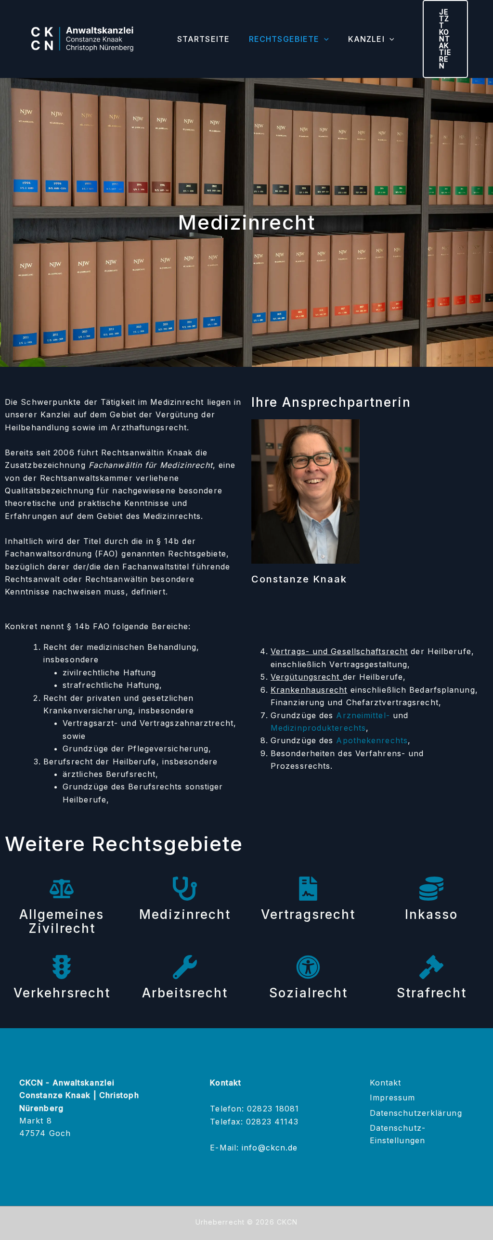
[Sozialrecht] (308, 967)
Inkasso (431, 914)
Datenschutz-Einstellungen (398, 1134)
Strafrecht (432, 992)
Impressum (392, 1097)
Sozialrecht (308, 992)
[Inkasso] (431, 889)
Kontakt (386, 1082)
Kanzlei (366, 39)
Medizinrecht (185, 914)
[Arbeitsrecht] (185, 967)
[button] (324, 39)
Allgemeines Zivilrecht (61, 921)
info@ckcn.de (270, 1147)
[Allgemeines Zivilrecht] (62, 889)
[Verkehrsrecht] (62, 967)
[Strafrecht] (431, 967)
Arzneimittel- (362, 715)
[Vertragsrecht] (308, 889)
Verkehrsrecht (61, 992)
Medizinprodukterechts (318, 728)
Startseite (203, 39)
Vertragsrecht (308, 914)
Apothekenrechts (372, 740)
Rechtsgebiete (284, 39)
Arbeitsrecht (185, 992)
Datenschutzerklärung (416, 1113)
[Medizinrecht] (185, 889)
